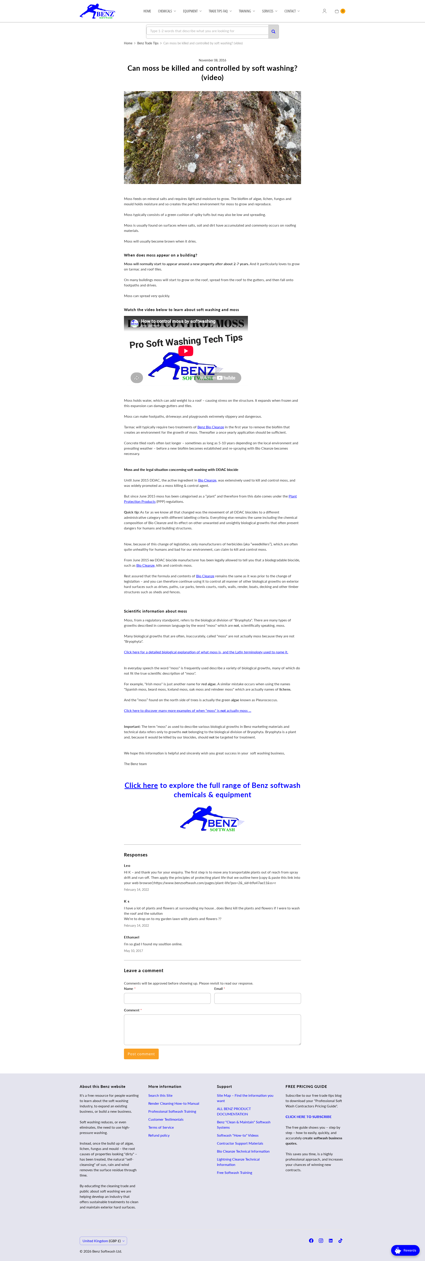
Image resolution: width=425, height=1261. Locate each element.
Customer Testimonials (166, 1119)
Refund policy (159, 1135)
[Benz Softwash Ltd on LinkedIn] (331, 1241)
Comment (133, 1010)
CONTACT (290, 11)
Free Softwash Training (234, 1172)
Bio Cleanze (205, 576)
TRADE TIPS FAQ (218, 11)
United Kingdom (102, 1241)
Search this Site (160, 1095)
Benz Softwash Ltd (106, 1251)
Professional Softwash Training (172, 1111)
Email (219, 988)
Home (128, 43)
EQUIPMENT (190, 11)
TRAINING (245, 11)
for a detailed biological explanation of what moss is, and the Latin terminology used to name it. (206, 652)
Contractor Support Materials (240, 1143)
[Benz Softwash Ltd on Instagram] (321, 1241)
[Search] (273, 31)
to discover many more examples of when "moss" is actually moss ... (187, 710)
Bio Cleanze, (207, 480)
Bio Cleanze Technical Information (243, 1151)
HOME (147, 11)
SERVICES (267, 11)
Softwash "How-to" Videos (238, 1135)
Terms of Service (161, 1127)
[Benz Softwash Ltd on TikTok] (340, 1241)
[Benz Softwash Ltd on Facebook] (311, 1241)
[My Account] (324, 11)
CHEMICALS (165, 11)
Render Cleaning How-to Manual (173, 1103)
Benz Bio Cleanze (210, 427)
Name (130, 988)
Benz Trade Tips (147, 43)
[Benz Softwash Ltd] (99, 11)
